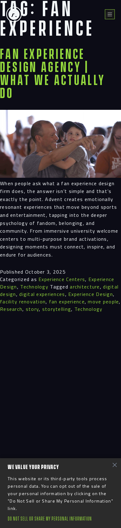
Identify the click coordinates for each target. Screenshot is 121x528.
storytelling (56, 309)
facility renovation (23, 301)
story (32, 309)
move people (103, 301)
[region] (60, 493)
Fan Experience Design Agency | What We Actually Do (52, 74)
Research (11, 309)
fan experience (67, 301)
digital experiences (42, 294)
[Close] (114, 464)
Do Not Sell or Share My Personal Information (50, 519)
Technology (34, 286)
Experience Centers (61, 279)
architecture (85, 286)
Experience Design (90, 294)
